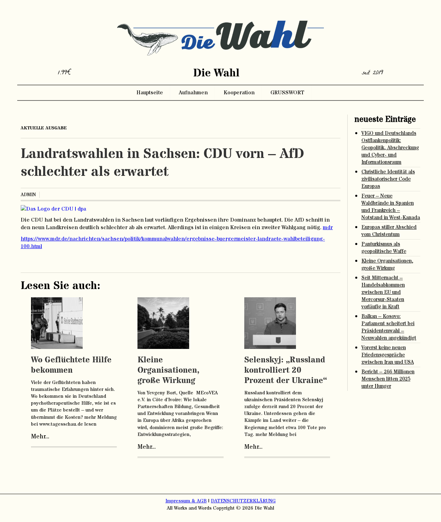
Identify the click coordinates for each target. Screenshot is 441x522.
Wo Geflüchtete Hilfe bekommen (71, 365)
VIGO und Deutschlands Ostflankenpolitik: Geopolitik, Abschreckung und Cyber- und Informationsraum (390, 148)
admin (28, 195)
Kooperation (239, 92)
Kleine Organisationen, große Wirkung (168, 370)
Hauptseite (149, 92)
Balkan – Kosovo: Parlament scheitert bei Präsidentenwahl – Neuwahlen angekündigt (388, 327)
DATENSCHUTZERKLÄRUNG (243, 501)
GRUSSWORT (287, 92)
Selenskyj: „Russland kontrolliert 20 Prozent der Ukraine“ (285, 370)
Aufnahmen (193, 92)
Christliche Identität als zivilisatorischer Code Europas (388, 179)
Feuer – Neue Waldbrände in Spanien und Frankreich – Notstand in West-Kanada (390, 206)
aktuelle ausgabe (44, 128)
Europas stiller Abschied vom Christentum (389, 231)
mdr (328, 227)
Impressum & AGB (186, 501)
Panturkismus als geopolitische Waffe (383, 248)
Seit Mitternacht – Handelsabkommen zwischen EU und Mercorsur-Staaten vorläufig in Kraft (383, 292)
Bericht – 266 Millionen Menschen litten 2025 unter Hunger (387, 379)
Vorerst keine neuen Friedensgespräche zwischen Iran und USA (387, 355)
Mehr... (40, 437)
